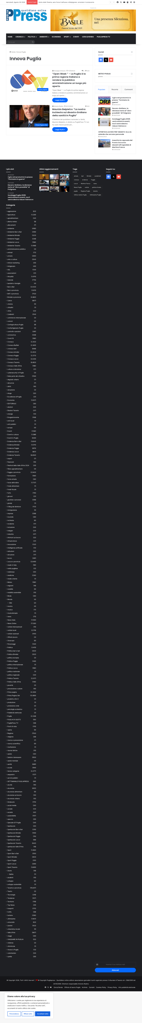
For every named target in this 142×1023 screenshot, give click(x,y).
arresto (10, 256)
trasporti (10, 908)
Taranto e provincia (14, 888)
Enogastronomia (13, 417)
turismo (10, 915)
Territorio (10, 901)
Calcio (9, 300)
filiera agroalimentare (15, 469)
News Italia (11, 620)
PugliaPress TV (103, 37)
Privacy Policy (112, 987)
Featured (10, 462)
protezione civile (13, 706)
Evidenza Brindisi (13, 445)
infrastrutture (12, 541)
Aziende (10, 280)
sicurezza (10, 788)
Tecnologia (11, 895)
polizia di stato (96, 187)
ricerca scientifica (13, 743)
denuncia (10, 383)
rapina (9, 730)
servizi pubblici (12, 778)
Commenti (129, 89)
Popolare (101, 89)
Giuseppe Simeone (60, 71)
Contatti (92, 987)
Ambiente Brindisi (13, 235)
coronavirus (11, 335)
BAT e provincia (13, 294)
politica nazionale (13, 671)
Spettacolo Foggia (13, 836)
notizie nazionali (13, 634)
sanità (9, 764)
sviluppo (10, 881)
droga (9, 393)
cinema (10, 304)
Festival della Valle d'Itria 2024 (18, 465)
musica (10, 610)
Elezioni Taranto (13, 410)
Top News (11, 905)
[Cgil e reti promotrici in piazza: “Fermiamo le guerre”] (104, 101)
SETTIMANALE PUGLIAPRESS (18, 781)
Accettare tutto (42, 1014)
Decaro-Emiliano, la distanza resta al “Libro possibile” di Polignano (121, 110)
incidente (10, 524)
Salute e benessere (14, 757)
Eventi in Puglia (12, 438)
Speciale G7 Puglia (14, 822)
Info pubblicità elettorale (126, 987)
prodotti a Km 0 (13, 699)
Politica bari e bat (13, 651)
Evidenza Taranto (13, 455)
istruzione (10, 555)
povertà (10, 685)
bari (82, 176)
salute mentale (12, 761)
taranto (95, 191)
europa (9, 428)
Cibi (10, 603)
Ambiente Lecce (13, 242)
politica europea (13, 658)
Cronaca (20, 37)
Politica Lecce (12, 668)
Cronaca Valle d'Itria (14, 366)
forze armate (12, 479)
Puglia (9, 716)
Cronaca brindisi (13, 352)
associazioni (11, 273)
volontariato (11, 953)
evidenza (85, 180)
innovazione (11, 544)
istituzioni (10, 551)
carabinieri (97, 176)
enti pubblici (11, 424)
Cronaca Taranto (13, 362)
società (10, 812)
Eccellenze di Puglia (14, 397)
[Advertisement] (66, 1006)
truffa (9, 912)
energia (10, 414)
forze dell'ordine (13, 482)
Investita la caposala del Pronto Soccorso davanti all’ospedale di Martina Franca (122, 143)
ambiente (10, 228)
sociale (9, 809)
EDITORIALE (11, 403)
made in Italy (12, 565)
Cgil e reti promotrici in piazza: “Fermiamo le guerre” (121, 100)
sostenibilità (11, 816)
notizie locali (11, 630)
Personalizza (14, 1014)
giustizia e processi (14, 500)
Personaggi (11, 644)
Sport (66, 37)
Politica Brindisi (12, 654)
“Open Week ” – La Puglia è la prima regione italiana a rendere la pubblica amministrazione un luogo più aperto (69, 80)
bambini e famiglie (13, 283)
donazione (11, 390)
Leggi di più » (60, 100)
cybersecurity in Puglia (15, 373)
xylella (9, 956)
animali (9, 252)
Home (10, 37)
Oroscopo (10, 640)
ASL (8, 270)
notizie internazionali (14, 627)
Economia (56, 37)
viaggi (9, 936)
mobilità (10, 589)
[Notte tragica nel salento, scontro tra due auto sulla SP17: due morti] (44, 189)
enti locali (10, 421)
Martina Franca (85, 183)
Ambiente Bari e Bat (14, 232)
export (9, 458)
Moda (9, 596)
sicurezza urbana (13, 798)
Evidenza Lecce (13, 452)
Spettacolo (11, 826)
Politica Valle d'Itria (14, 682)
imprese (10, 513)
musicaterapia (12, 613)
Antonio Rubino (58, 106)
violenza (10, 943)
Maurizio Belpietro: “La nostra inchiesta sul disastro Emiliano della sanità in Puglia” (69, 112)
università (10, 922)
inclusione (11, 527)
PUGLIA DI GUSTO (14, 719)
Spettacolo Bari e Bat (15, 829)
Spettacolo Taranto (14, 843)
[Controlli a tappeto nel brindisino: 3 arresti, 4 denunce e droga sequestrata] (54, 189)
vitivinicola (11, 946)
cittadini (10, 307)
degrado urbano (13, 379)
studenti (10, 877)
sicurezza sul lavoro (14, 795)
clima (9, 311)
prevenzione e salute (14, 689)
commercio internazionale (16, 318)
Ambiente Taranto (13, 245)
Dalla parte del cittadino (15, 376)
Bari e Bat (10, 287)
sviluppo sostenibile (14, 884)
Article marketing (13, 263)
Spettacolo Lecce (13, 840)
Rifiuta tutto (28, 1014)
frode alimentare (13, 486)
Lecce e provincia (13, 561)
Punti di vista (12, 726)
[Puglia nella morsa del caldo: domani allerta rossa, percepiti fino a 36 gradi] (54, 176)
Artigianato (11, 266)
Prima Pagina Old (13, 695)
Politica (31, 37)
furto (9, 493)
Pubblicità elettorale (14, 713)
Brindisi (89, 176)
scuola (9, 768)
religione (10, 737)
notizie (87, 187)
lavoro (9, 558)
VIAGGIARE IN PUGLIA (15, 939)
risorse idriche (12, 750)
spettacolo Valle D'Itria (15, 847)
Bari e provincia (13, 290)
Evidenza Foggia (13, 448)
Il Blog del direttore (14, 507)
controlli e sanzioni (14, 331)
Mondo (9, 599)
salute (9, 754)
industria (10, 534)
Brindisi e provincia (14, 297)
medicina (10, 575)
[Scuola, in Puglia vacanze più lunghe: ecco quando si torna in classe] (64, 183)
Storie (9, 871)
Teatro (9, 891)
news (9, 616)
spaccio (10, 819)
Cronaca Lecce (12, 359)
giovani (10, 496)
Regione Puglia (85, 191)
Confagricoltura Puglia (15, 324)
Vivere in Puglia (12, 950)
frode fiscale (11, 489)
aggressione (11, 211)
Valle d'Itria (11, 932)
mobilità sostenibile (14, 592)
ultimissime (11, 919)
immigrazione (12, 510)
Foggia (93, 180)
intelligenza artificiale (14, 548)
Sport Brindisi (12, 857)
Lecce (76, 183)
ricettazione (11, 747)
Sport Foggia (11, 860)
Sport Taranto (12, 867)
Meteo (9, 582)
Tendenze (10, 898)
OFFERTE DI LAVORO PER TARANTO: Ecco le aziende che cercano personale (114, 133)
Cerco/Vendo (88, 37)
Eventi (76, 37)
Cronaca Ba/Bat (13, 345)
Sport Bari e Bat (13, 853)
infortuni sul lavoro (14, 537)
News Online (11, 623)
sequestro (11, 774)
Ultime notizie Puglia (80, 195)
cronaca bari (11, 349)
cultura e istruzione (14, 369)
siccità (9, 785)
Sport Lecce (11, 864)
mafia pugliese (12, 568)
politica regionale (13, 675)
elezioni (10, 407)
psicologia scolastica (14, 709)
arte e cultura (12, 259)
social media (11, 805)
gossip (9, 503)
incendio (10, 517)
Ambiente (43, 37)
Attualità (10, 276)
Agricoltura (11, 215)
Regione (10, 733)
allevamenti (11, 225)
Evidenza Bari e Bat (14, 441)
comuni (10, 321)
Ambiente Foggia (13, 239)
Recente (115, 89)
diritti (9, 386)
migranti (10, 586)
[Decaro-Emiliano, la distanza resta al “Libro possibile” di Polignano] (104, 111)
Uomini (9, 926)
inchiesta (10, 520)
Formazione (11, 476)
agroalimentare (12, 218)
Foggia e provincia (13, 472)
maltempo (11, 572)
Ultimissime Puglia (95, 195)
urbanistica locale (13, 929)
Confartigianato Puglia (15, 328)
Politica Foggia (12, 661)
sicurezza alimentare (14, 792)
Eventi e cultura (13, 434)
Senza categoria (13, 771)
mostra (9, 606)
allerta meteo (12, 221)
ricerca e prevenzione (15, 740)
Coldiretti (10, 314)
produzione (11, 702)
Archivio (84, 987)
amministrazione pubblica (16, 249)
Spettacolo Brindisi (14, 833)
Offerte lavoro (12, 637)
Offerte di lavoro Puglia (72, 987)
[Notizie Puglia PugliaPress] (26, 15)
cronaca (76, 180)
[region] (28, 1006)
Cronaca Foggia (13, 355)
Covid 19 (10, 338)
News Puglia (78, 187)
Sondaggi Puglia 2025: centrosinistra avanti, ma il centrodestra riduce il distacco (121, 122)
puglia (76, 191)
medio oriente (12, 579)
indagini (10, 531)
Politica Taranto (13, 678)
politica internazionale (15, 664)
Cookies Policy (101, 987)
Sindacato (11, 802)
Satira (11, 874)
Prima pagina (12, 692)
